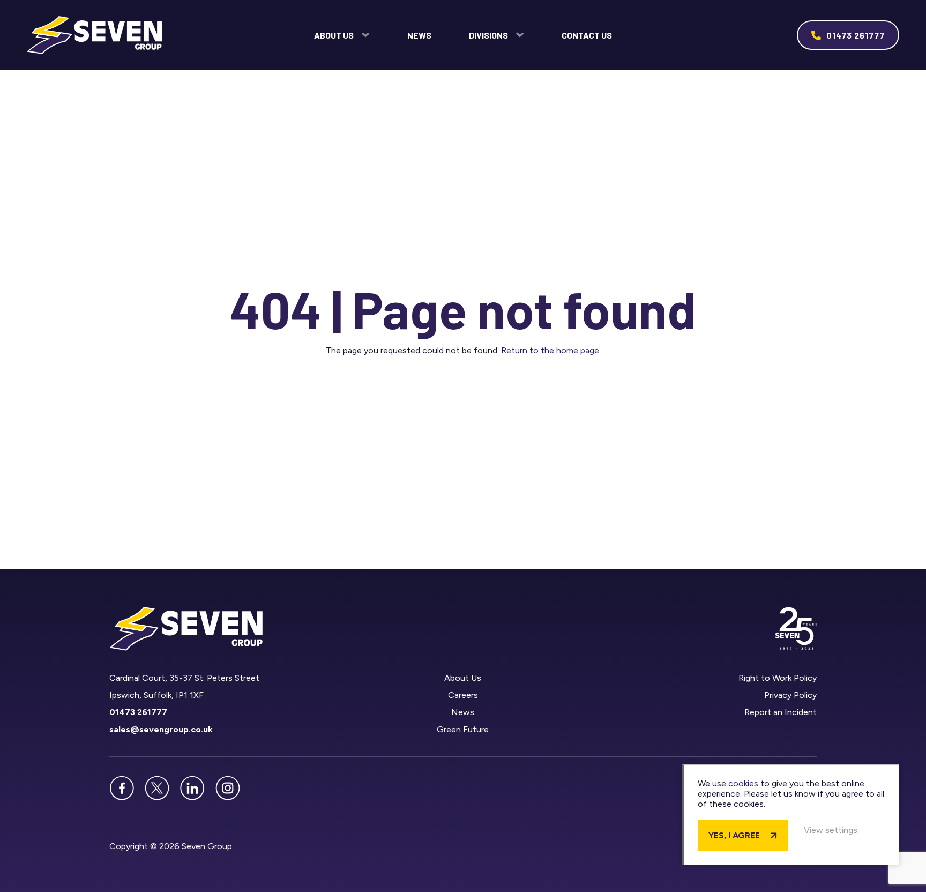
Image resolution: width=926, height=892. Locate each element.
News (419, 35)
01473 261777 (855, 35)
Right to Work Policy (777, 678)
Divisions (488, 35)
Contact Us (587, 35)
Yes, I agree (734, 835)
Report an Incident (780, 712)
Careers (463, 695)
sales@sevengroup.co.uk (161, 729)
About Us (334, 35)
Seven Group (94, 35)
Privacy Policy (790, 695)
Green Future (463, 729)
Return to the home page (550, 350)
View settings (830, 830)
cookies (743, 783)
